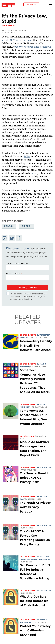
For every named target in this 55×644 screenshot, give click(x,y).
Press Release (27, 436)
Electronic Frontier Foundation (9, 5)
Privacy (8, 226)
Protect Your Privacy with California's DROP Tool (35, 630)
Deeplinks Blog (28, 335)
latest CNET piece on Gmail (17, 40)
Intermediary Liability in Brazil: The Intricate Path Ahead (36, 345)
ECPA (27, 156)
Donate (31, 4)
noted (34, 173)
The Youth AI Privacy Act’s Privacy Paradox (35, 507)
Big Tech (26, 226)
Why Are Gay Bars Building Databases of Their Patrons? (34, 601)
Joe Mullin (45, 467)
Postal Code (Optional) (17, 263)
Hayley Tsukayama (41, 559)
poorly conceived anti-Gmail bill (32, 46)
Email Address (13, 273)
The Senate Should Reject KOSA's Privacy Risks (34, 478)
